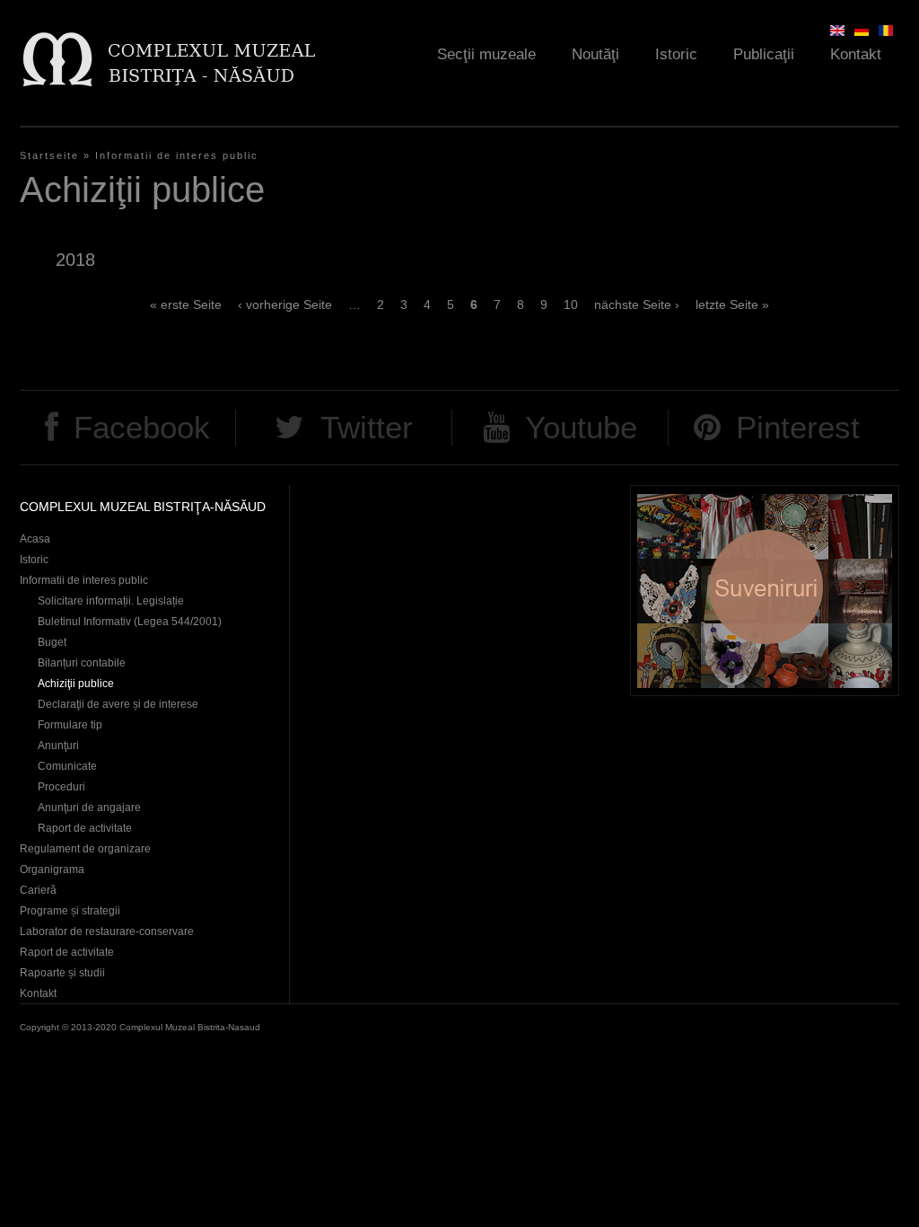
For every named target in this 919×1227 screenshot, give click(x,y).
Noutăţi (595, 54)
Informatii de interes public (176, 155)
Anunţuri (58, 745)
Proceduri (61, 787)
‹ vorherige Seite (285, 304)
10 (571, 304)
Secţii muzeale (486, 54)
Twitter (366, 427)
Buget (52, 642)
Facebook (142, 427)
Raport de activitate (85, 828)
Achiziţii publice (76, 683)
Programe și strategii (70, 911)
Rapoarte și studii (62, 973)
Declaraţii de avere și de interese (118, 704)
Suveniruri (764, 590)
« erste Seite (186, 304)
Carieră (38, 890)
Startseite (49, 155)
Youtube (581, 427)
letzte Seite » (732, 304)
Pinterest (798, 427)
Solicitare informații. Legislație (111, 601)
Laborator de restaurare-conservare (107, 931)
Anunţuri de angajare (89, 807)
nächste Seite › (636, 304)
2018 (75, 259)
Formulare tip (70, 725)
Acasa (35, 539)
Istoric (676, 54)
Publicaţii (763, 54)
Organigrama (52, 869)
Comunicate (67, 766)
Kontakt (855, 54)
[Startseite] (168, 59)
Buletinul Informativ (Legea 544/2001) (130, 621)
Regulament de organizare (85, 849)
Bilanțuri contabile (82, 663)
